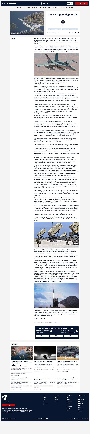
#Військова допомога (60, 369)
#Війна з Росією (41, 369)
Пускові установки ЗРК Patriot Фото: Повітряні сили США (44, 248)
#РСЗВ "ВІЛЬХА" (13, 387)
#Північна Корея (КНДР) (14, 373)
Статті (24, 7)
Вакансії (71, 7)
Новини (19, 7)
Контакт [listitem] (56, 399)
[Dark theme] (15, 3)
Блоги (28, 7)
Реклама (65, 7)
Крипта (71, 335)
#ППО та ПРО (64, 29)
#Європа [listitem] (68, 408)
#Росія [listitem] (67, 410)
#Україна (75, 369)
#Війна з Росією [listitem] (69, 406)
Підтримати (80, 3)
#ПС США (69, 29)
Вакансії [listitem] (56, 401)
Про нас (49, 7)
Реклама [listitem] (56, 397)
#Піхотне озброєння (70, 369)
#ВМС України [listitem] (69, 401)
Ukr (69, 3)
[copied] (51, 331)
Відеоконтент (35, 7)
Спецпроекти (43, 7)
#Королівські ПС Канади (57, 29)
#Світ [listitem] (67, 404)
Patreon (42, 335)
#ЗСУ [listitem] (67, 397)
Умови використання (84, 418)
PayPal (56, 335)
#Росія (53, 369)
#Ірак (48, 369)
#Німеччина (65, 369)
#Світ (73, 29)
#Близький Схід (36, 369)
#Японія (24, 373)
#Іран (50, 369)
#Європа (45, 369)
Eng (71, 3)
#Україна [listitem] (68, 402)
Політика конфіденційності (74, 418)
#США (77, 29)
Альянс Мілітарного (57, 7)
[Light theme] (13, 3)
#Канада (49, 29)
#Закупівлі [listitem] (68, 399)
